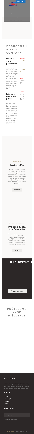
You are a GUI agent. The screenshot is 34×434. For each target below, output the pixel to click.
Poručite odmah (20, 1)
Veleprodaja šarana (9, 398)
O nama (6, 401)
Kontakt (6, 403)
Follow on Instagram (18, 291)
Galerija (17, 250)
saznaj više (17, 189)
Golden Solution (10, 431)
